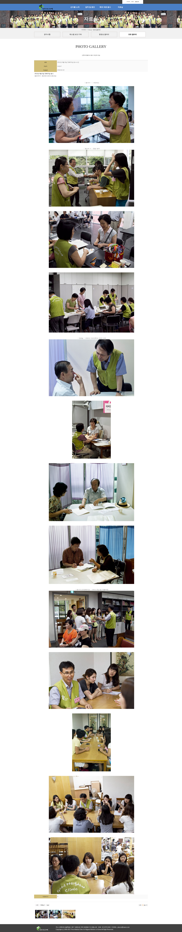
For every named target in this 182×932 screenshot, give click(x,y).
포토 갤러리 (132, 34)
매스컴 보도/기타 (76, 34)
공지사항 (47, 34)
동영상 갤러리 (104, 34)
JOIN (132, 1)
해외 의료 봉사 (105, 7)
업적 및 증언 (90, 7)
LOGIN (128, 1)
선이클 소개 (74, 7)
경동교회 (137, 1)
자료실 (120, 7)
